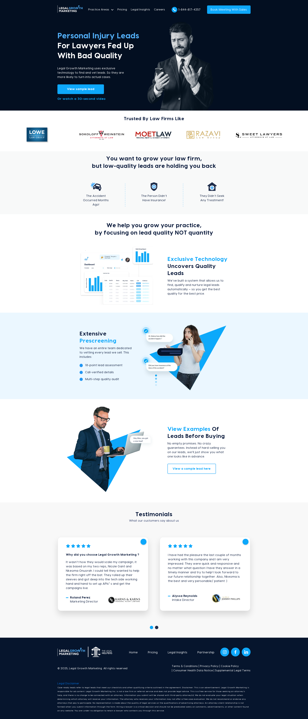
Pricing (122, 9)
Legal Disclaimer (68, 683)
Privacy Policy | (209, 666)
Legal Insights (140, 9)
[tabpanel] (103, 574)
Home (133, 652)
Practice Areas (98, 9)
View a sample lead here (192, 468)
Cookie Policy (230, 666)
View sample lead (80, 89)
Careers (159, 9)
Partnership (205, 652)
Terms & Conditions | (185, 666)
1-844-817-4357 (189, 9)
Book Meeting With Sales (229, 9)
